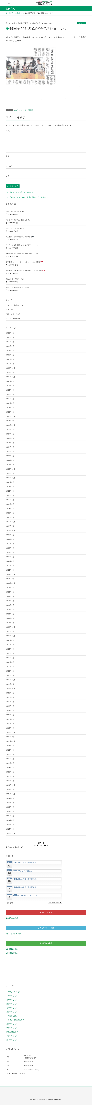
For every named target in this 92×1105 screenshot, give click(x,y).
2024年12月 (10, 416)
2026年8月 (10, 333)
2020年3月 (10, 666)
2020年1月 (10, 675)
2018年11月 (10, 737)
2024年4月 (10, 451)
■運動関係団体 (12, 953)
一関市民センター (12, 996)
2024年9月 (10, 429)
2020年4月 (10, 662)
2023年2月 (10, 513)
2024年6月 (10, 443)
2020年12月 (10, 627)
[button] (10, 903)
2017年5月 (10, 816)
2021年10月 (10, 583)
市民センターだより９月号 (15, 211)
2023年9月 (10, 482)
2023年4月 (10, 504)
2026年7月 (10, 337)
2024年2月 (10, 460)
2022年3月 (10, 561)
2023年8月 (10, 486)
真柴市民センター (12, 1000)
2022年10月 (10, 530)
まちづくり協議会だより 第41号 (17, 287)
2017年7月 (10, 807)
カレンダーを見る (54, 902)
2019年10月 (10, 688)
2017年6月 (10, 811)
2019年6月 (10, 706)
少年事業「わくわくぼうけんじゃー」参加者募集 (23, 262)
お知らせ (82, 23)
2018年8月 (10, 750)
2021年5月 (10, 605)
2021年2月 (10, 618)
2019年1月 (10, 728)
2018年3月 (10, 772)
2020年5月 (10, 658)
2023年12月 (10, 469)
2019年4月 (10, 715)
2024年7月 (10, 438)
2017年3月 (10, 825)
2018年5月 (10, 763)
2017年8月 (10, 803)
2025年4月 (10, 399)
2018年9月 (10, 745)
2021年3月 (10, 614)
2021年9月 (10, 587)
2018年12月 (10, 732)
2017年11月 (10, 789)
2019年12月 (10, 680)
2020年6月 (10, 653)
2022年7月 (10, 544)
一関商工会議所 (12, 1016)
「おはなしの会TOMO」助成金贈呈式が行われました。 (29, 197)
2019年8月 (10, 697)
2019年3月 (10, 719)
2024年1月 (10, 465)
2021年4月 (10, 609)
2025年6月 (10, 390)
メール (9, 166)
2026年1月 (10, 364)
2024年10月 (10, 425)
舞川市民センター (12, 1040)
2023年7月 (10, 491)
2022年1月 (10, 570)
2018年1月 (10, 781)
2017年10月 (10, 794)
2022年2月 (10, 566)
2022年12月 (10, 522)
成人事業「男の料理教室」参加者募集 (19, 237)
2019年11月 (10, 684)
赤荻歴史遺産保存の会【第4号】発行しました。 (22, 253)
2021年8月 (10, 592)
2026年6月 (10, 342)
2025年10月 (10, 377)
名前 (8, 156)
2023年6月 (10, 495)
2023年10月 (10, 478)
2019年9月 (10, 693)
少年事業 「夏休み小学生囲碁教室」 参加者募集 (24, 270)
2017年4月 (10, 820)
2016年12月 (10, 833)
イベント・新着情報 (27, 110)
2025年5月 (10, 394)
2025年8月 (10, 386)
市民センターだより (13, 314)
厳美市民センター (12, 1024)
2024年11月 (10, 421)
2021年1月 (10, 623)
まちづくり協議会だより (15, 305)
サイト (8, 176)
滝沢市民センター (12, 1004)
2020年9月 (10, 640)
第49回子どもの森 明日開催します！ (23, 192)
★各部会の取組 (12, 918)
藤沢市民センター (12, 1012)
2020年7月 (10, 649)
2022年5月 (10, 552)
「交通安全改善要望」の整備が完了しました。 (22, 245)
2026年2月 (10, 359)
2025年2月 (10, 407)
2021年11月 (10, 579)
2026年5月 (10, 346)
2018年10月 (10, 741)
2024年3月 (10, 456)
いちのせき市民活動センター (16, 1020)
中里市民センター (12, 1028)
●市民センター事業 (13, 934)
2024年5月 (10, 447)
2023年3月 (10, 508)
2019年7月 (10, 702)
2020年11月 (10, 631)
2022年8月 (10, 539)
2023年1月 (10, 517)
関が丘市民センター (13, 1032)
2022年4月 (10, 557)
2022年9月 (10, 535)
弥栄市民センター (12, 1008)
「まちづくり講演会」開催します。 (18, 220)
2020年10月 (10, 636)
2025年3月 (10, 403)
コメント (9, 131)
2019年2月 (10, 724)
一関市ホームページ (13, 992)
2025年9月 (10, 381)
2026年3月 (10, 355)
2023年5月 (10, 500)
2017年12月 (10, 785)
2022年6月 (10, 548)
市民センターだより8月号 (15, 228)
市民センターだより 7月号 (15, 279)
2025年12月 (10, 368)
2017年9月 (10, 798)
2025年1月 (10, 412)
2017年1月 (10, 829)
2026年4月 (10, 350)
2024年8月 (10, 434)
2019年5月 (10, 710)
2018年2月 (10, 776)
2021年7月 (10, 596)
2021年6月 (10, 601)
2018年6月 (10, 759)
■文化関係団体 (12, 949)
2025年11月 (10, 372)
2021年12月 (10, 574)
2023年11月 (10, 473)
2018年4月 (10, 767)
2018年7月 (10, 754)
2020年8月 (10, 645)
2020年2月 (10, 671)
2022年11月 (10, 526)
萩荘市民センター (12, 1036)
